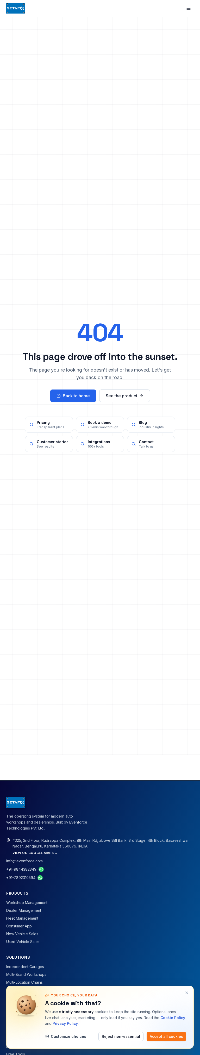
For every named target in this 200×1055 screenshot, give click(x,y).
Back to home (76, 395)
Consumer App (19, 926)
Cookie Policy (172, 1017)
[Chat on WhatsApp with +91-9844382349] (41, 869)
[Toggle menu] (188, 8)
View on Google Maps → (35, 853)
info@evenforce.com (24, 861)
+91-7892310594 (20, 877)
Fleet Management (22, 918)
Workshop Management (26, 902)
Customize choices (68, 1036)
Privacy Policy (65, 1023)
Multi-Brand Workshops (26, 974)
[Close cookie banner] (186, 992)
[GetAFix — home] (15, 8)
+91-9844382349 (21, 869)
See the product (121, 395)
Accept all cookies (166, 1036)
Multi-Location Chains (24, 982)
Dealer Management (23, 910)
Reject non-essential (121, 1036)
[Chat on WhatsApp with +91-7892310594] (40, 877)
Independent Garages (25, 966)
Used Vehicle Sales (23, 941)
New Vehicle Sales (22, 934)
